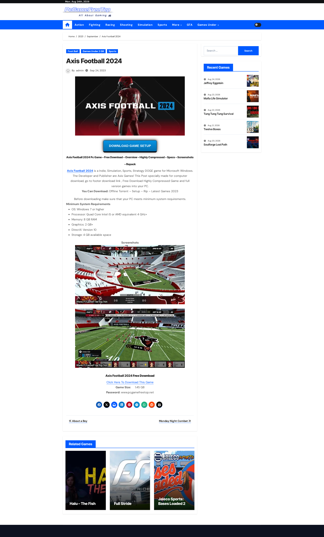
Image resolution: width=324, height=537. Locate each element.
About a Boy (79, 421)
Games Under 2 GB (93, 51)
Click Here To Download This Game (130, 382)
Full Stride (122, 503)
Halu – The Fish (83, 503)
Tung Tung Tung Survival (219, 113)
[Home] (67, 25)
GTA (190, 25)
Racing (110, 25)
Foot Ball (73, 51)
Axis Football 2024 (80, 171)
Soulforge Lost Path (215, 144)
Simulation (145, 25)
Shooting (126, 25)
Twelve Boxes (212, 129)
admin (80, 70)
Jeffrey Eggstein (213, 83)
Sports (162, 25)
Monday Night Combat (173, 421)
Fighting (94, 25)
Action (79, 25)
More (176, 25)
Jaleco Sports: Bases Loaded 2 (171, 501)
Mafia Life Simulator (216, 98)
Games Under (207, 25)
